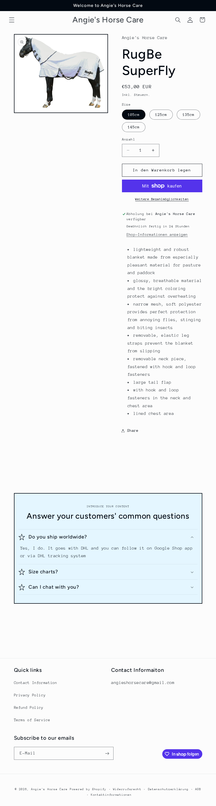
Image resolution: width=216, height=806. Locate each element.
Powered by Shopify (88, 789)
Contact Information (35, 683)
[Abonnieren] (107, 753)
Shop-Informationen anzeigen (157, 234)
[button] (12, 20)
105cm (134, 115)
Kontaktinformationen (111, 794)
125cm (161, 115)
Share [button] (133, 430)
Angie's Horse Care (49, 789)
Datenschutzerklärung (168, 789)
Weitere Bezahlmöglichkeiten (162, 199)
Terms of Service (32, 720)
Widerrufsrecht (127, 789)
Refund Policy (28, 707)
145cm (134, 127)
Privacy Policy (30, 695)
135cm (188, 115)
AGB (198, 789)
